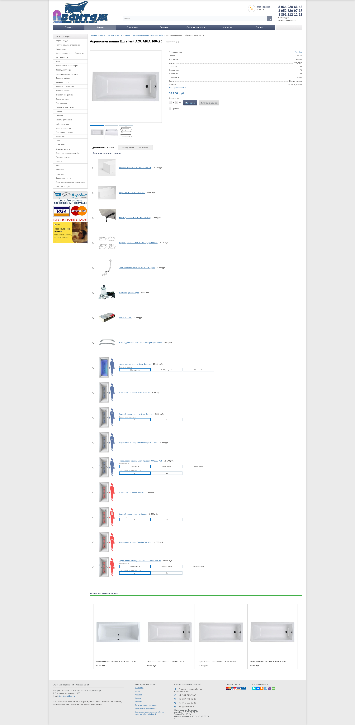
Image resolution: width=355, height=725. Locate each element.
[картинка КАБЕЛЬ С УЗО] (105, 317)
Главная (69, 27)
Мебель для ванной (64, 120)
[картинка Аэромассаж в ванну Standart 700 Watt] (105, 542)
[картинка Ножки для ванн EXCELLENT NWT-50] (105, 217)
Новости (138, 698)
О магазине (132, 27)
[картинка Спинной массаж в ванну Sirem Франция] (105, 417)
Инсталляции (61, 103)
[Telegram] (265, 688)
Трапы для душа (62, 157)
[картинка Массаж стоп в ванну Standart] (105, 492)
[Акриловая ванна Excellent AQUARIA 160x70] (221, 632)
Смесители (60, 145)
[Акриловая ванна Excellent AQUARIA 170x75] (169, 632)
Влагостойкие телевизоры (67, 66)
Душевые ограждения (65, 86)
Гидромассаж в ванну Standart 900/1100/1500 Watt (140, 561)
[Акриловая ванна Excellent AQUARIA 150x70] (272, 632)
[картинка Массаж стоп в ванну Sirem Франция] (105, 392)
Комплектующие (62, 186)
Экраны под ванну (63, 178)
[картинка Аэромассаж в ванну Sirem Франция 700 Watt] (105, 442)
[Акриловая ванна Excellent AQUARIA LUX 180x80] (118, 632)
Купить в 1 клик (209, 103)
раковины (85, 704)
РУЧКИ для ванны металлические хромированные (140, 342)
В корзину (190, 103)
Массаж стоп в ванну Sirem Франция (134, 392)
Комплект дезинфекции (129, 293)
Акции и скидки (62, 41)
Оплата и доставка (196, 27)
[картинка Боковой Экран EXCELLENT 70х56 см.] (105, 167)
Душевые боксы (62, 82)
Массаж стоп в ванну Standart (131, 492)
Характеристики (127, 148)
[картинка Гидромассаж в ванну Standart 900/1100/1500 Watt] (105, 567)
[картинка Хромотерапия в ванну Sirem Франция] (105, 367)
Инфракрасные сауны (65, 107)
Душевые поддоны (63, 91)
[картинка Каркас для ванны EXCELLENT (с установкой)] (105, 242)
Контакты (227, 27)
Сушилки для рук (63, 149)
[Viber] (269, 688)
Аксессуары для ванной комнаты (69, 53)
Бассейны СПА (62, 57)
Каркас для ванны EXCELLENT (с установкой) (138, 243)
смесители (96, 704)
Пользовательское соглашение (146, 705)
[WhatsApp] (273, 688)
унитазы (75, 704)
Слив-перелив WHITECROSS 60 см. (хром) (137, 268)
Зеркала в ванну (62, 99)
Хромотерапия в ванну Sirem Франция (135, 364)
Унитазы (59, 161)
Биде (58, 166)
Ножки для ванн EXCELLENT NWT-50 (134, 218)
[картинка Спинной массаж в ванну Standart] (105, 517)
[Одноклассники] (261, 688)
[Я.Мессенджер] (254, 688)
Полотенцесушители (64, 132)
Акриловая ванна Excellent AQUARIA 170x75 (165, 661)
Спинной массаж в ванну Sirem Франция (136, 414)
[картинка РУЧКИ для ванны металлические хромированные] (105, 342)
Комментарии (144, 148)
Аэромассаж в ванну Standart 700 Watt (135, 542)
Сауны (58, 141)
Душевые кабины (63, 78)
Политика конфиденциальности (146, 708)
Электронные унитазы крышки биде (70, 182)
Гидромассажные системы (67, 74)
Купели (59, 111)
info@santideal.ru (67, 696)
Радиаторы (60, 136)
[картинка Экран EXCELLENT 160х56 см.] (105, 192)
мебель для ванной (111, 701)
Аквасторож (61, 49)
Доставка (138, 694)
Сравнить (176, 109)
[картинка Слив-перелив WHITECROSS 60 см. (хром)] (105, 267)
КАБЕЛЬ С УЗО (125, 318)
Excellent (298, 52)
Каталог (100, 27)
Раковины (60, 170)
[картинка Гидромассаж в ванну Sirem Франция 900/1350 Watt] (105, 467)
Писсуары (60, 174)
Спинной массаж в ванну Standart (133, 514)
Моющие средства (63, 128)
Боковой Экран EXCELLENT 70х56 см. (135, 168)
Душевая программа (64, 95)
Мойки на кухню (62, 124)
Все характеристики (177, 88)
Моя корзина (263, 7)
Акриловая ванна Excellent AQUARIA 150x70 (268, 661)
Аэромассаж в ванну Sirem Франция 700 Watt (138, 442)
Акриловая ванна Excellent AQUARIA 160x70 (217, 661)
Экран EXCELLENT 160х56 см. (132, 193)
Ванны (58, 61)
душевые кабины (61, 704)
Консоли (59, 116)
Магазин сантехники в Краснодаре (69, 701)
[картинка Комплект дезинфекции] (105, 292)
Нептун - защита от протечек (68, 45)
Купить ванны (93, 701)
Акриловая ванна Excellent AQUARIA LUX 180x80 (116, 661)
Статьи (259, 27)
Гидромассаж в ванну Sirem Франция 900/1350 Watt (140, 461)
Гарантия (164, 27)
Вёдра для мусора (63, 70)
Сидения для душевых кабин (68, 153)
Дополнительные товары (103, 148)
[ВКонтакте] (258, 688)
